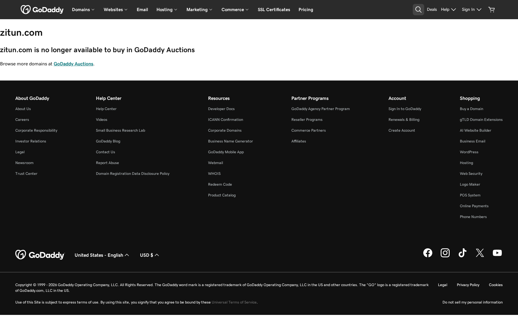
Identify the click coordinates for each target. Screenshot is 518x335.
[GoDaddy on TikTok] (462, 256)
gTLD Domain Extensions (481, 119)
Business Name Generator (230, 141)
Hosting (466, 163)
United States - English (99, 255)
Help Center (106, 109)
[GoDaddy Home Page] (40, 255)
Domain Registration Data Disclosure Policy (132, 173)
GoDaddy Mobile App (226, 152)
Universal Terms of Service (234, 302)
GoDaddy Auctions (73, 63)
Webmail (215, 163)
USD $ (146, 255)
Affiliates (298, 141)
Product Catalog (222, 195)
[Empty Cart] (491, 9)
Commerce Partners (308, 130)
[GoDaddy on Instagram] (445, 256)
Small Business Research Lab (120, 130)
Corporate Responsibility (36, 130)
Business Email (472, 141)
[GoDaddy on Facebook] (427, 256)
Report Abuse (107, 163)
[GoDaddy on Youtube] (497, 256)
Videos (101, 119)
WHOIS (214, 173)
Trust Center (26, 173)
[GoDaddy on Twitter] (480, 256)
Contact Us (105, 152)
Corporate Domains (225, 130)
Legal (20, 152)
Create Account (402, 130)
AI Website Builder (475, 130)
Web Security (471, 173)
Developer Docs (221, 109)
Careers (22, 119)
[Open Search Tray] (418, 9)
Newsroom (24, 163)
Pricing (306, 9)
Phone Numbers (473, 217)
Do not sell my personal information (472, 302)
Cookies (496, 285)
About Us (23, 109)
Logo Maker (470, 184)
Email (142, 9)
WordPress (469, 152)
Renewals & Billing (404, 119)
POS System (470, 195)
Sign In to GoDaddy (405, 109)
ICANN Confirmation (225, 119)
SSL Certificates (274, 9)
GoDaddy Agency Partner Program (320, 109)
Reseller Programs (307, 119)
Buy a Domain (471, 109)
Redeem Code (220, 184)
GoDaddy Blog (108, 141)
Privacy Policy (468, 285)
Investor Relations (30, 141)
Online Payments (474, 206)
